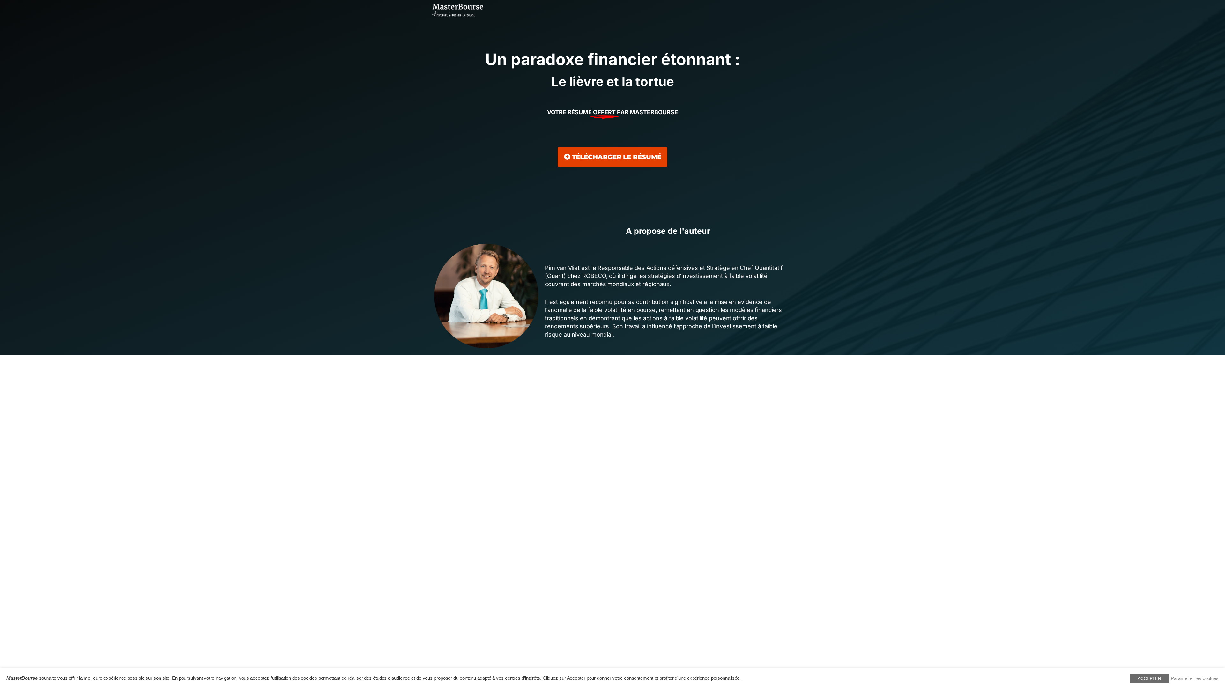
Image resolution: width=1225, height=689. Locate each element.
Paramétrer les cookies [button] (1195, 678)
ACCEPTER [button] (1149, 678)
